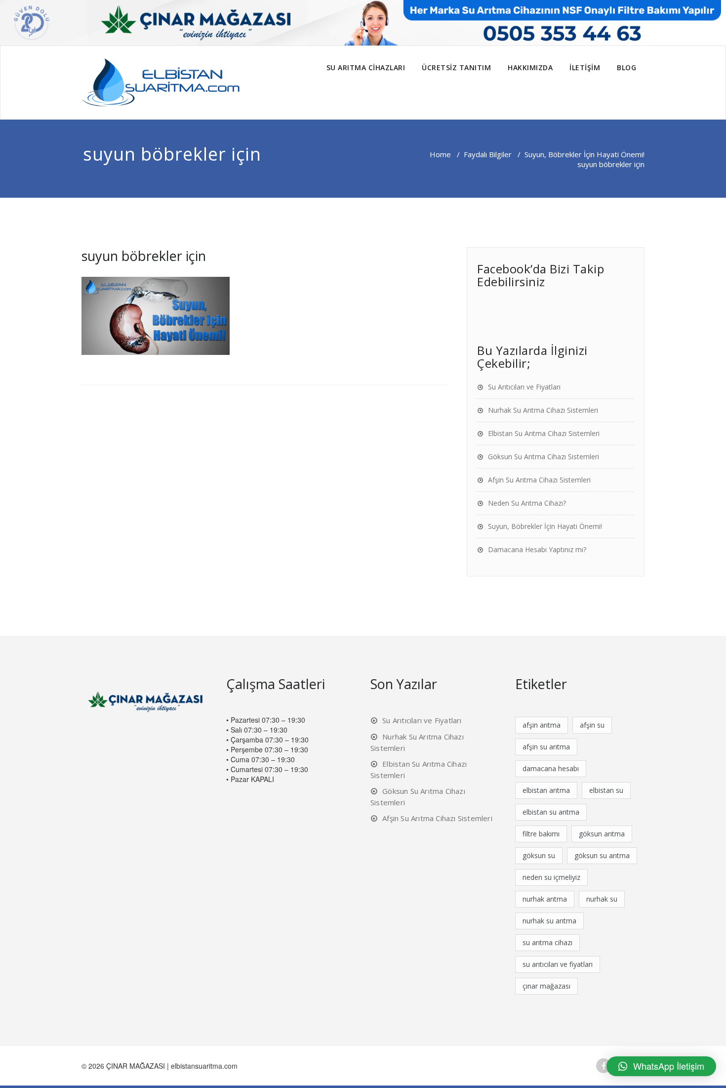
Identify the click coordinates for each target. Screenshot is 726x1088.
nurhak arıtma (545, 899)
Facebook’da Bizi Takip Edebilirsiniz (540, 275)
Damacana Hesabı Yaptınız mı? (537, 549)
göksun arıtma (602, 833)
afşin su (592, 725)
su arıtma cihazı (547, 942)
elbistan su (606, 790)
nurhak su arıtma (549, 920)
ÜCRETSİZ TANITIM (456, 67)
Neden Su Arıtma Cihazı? (527, 503)
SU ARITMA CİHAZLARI (365, 67)
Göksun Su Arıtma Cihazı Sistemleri (543, 456)
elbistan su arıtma (551, 812)
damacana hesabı (551, 768)
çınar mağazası (546, 986)
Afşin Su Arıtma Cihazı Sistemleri (539, 479)
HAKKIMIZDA (530, 67)
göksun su (539, 855)
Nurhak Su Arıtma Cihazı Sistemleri (543, 410)
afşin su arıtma (546, 746)
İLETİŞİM (584, 67)
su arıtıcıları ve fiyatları (558, 964)
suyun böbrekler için (143, 256)
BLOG (626, 67)
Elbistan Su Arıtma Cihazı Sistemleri (544, 433)
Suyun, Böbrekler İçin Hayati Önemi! (584, 154)
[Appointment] (160, 82)
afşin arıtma (542, 725)
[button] (661, 1066)
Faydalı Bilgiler (488, 154)
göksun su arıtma (602, 855)
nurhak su (601, 899)
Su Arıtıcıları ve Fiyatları (524, 387)
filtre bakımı (541, 833)
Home (440, 154)
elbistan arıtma (546, 790)
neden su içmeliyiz (551, 877)
